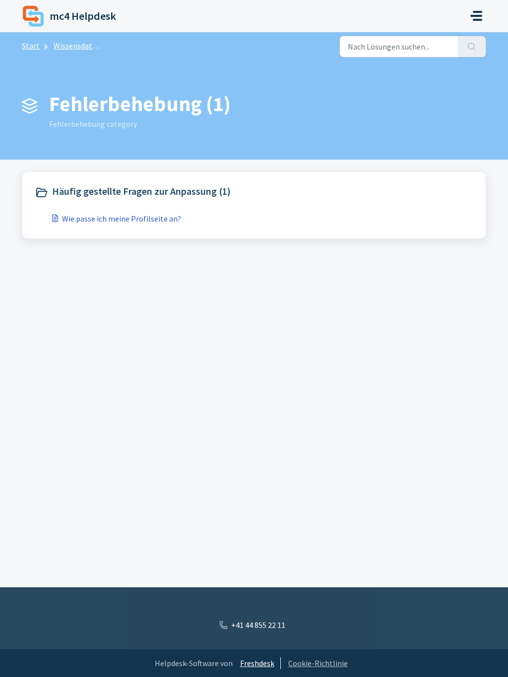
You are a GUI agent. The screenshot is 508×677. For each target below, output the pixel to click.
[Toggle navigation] (476, 16)
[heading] (142, 192)
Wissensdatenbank (86, 46)
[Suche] (472, 46)
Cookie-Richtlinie (318, 663)
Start (31, 46)
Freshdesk (257, 663)
